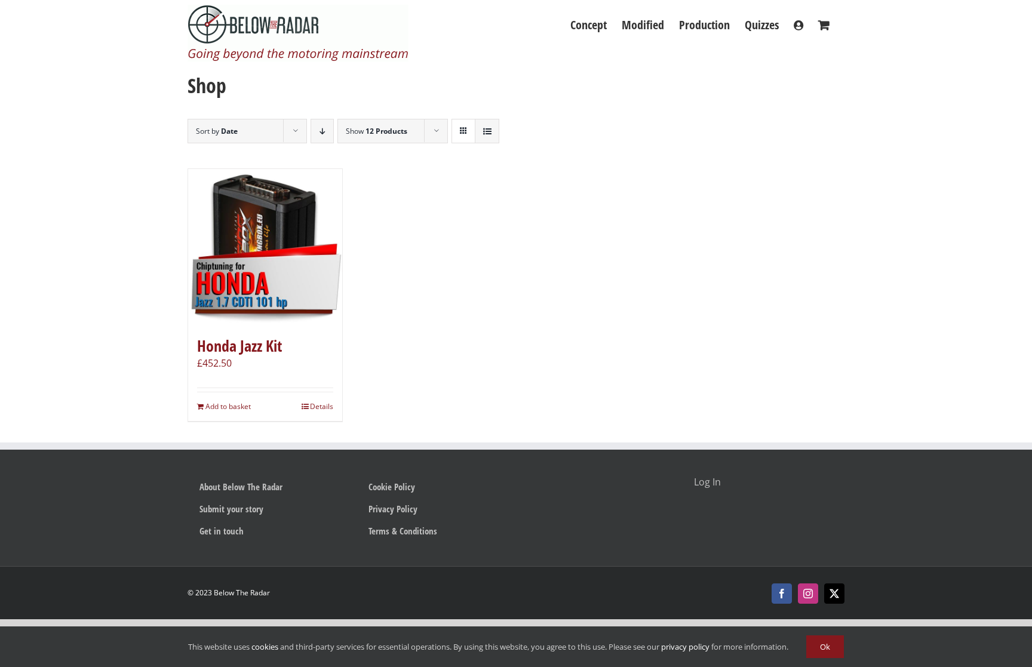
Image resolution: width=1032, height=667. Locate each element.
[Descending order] (322, 131)
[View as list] (487, 131)
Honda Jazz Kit (239, 345)
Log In (707, 481)
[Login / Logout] (798, 25)
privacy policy (685, 646)
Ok (825, 646)
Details (321, 406)
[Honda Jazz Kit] (265, 246)
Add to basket (228, 406)
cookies (264, 646)
